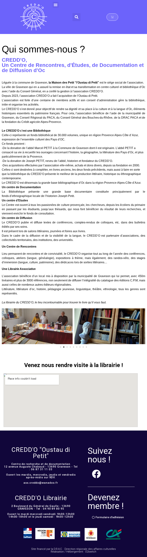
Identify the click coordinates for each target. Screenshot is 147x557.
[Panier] (112, 17)
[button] (56, 5)
